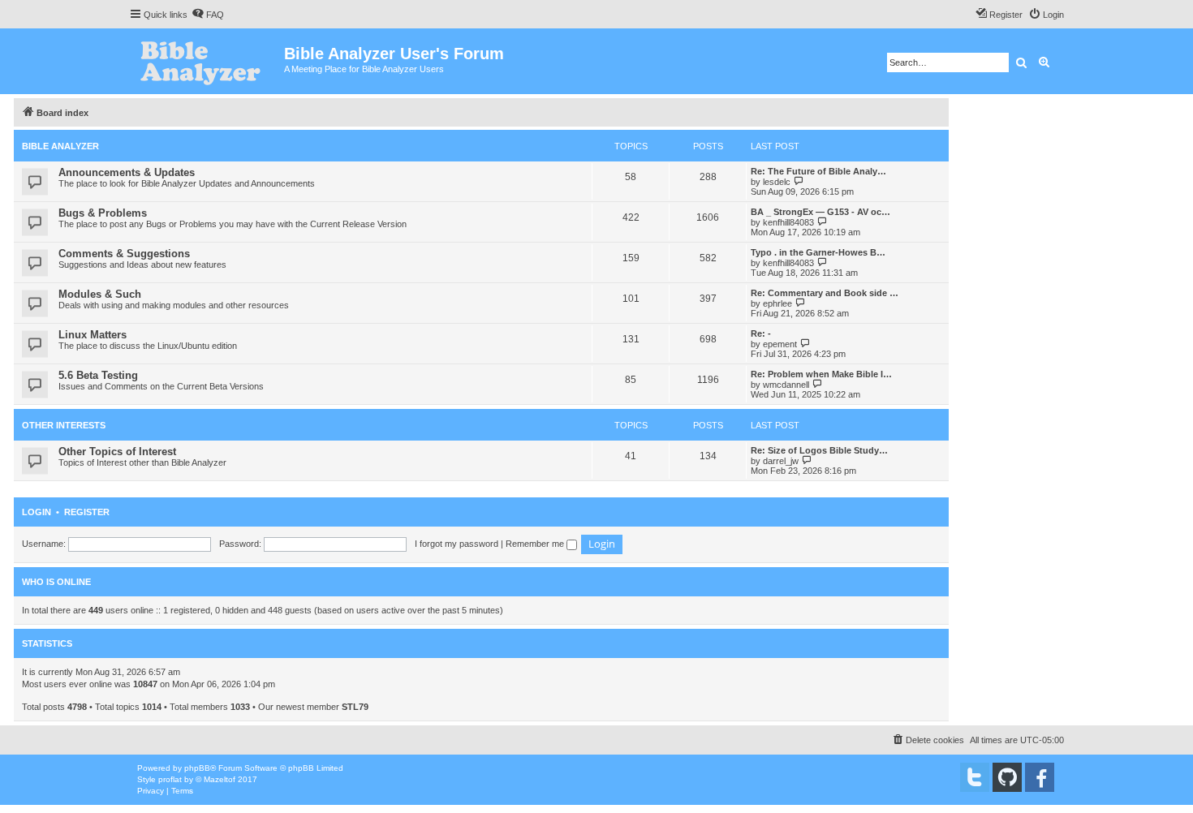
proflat (170, 779)
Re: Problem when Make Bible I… (821, 374)
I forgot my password (456, 543)
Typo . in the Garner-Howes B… (818, 252)
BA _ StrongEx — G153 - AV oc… (820, 212)
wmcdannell (786, 384)
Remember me (536, 543)
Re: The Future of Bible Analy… (818, 171)
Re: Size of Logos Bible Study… (819, 450)
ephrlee (777, 303)
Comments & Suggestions (124, 253)
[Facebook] (1039, 777)
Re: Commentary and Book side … (824, 293)
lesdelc (776, 182)
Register (87, 512)
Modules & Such (99, 294)
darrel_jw (781, 461)
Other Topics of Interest (117, 451)
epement (780, 344)
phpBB (197, 768)
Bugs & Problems (102, 213)
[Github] (1007, 777)
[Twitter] (974, 777)
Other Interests (64, 425)
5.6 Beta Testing (98, 375)
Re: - (761, 333)
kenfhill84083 (788, 222)
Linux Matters (92, 335)
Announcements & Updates (126, 172)
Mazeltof (219, 779)
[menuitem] (208, 14)
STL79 (355, 707)
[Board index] (206, 61)
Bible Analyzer (60, 146)
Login (36, 512)
